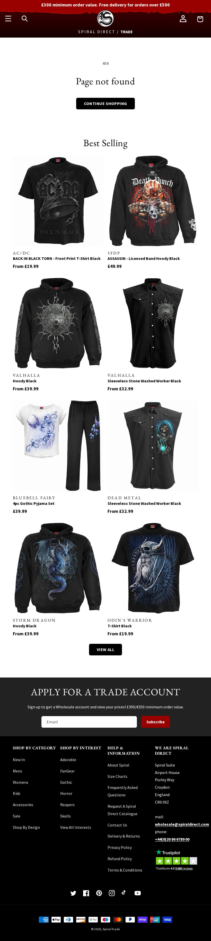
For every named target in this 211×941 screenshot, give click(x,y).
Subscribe (155, 721)
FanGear (67, 770)
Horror (66, 793)
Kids (16, 793)
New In (19, 759)
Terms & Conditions (125, 870)
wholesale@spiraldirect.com (182, 824)
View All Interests (75, 827)
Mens (17, 770)
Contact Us (117, 825)
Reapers (67, 804)
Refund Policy (120, 858)
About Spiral (118, 765)
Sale (16, 816)
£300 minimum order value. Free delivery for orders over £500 (105, 5)
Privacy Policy (120, 847)
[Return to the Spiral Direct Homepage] (105, 25)
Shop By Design (26, 827)
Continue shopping (105, 103)
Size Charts (117, 776)
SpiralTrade (111, 929)
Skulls (65, 816)
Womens (20, 782)
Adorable (68, 759)
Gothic (66, 782)
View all (106, 649)
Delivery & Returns (124, 836)
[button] (8, 18)
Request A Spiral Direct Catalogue (122, 810)
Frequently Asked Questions (123, 791)
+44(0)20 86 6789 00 (172, 839)
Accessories (23, 804)
